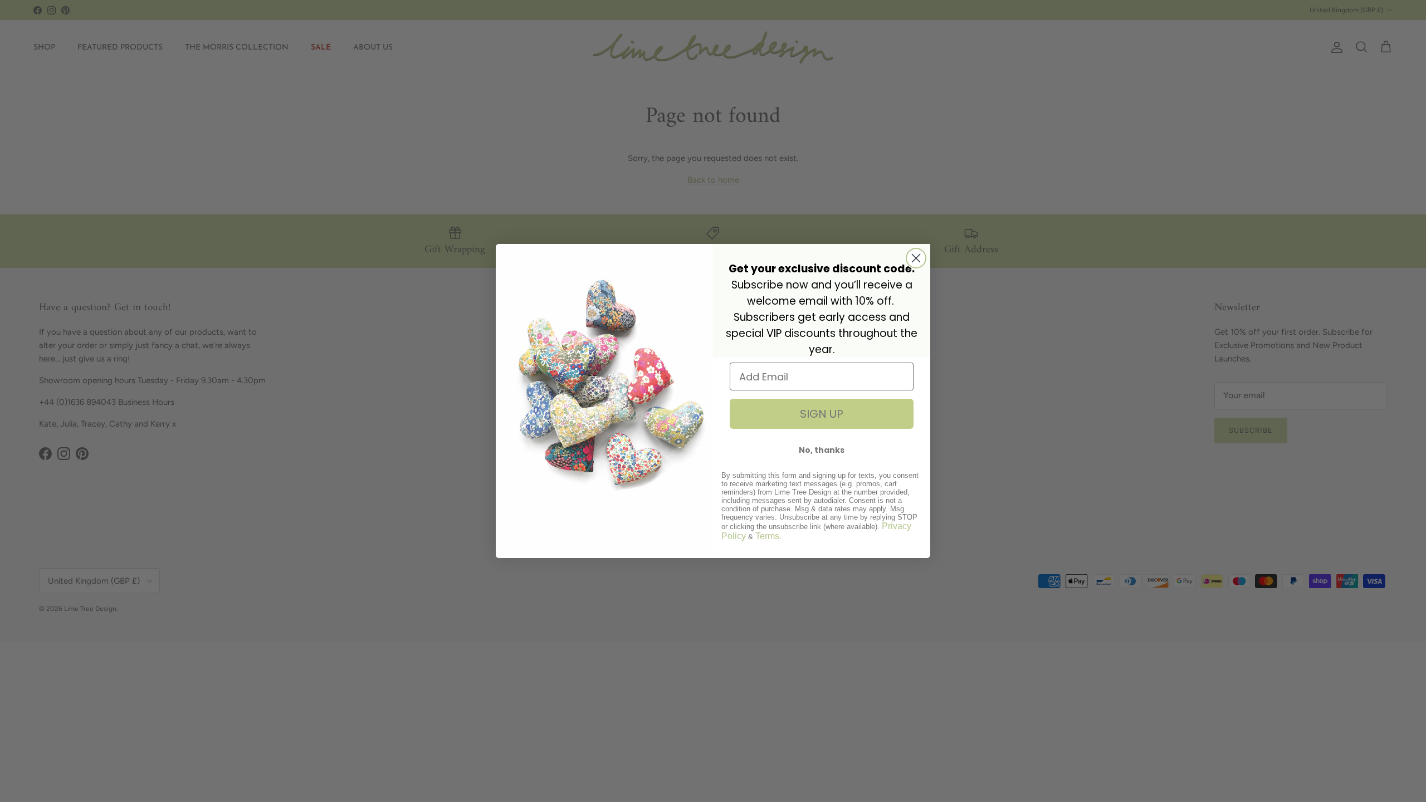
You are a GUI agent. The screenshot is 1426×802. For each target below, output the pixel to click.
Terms (767, 536)
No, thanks (821, 450)
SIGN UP (821, 414)
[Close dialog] (916, 258)
